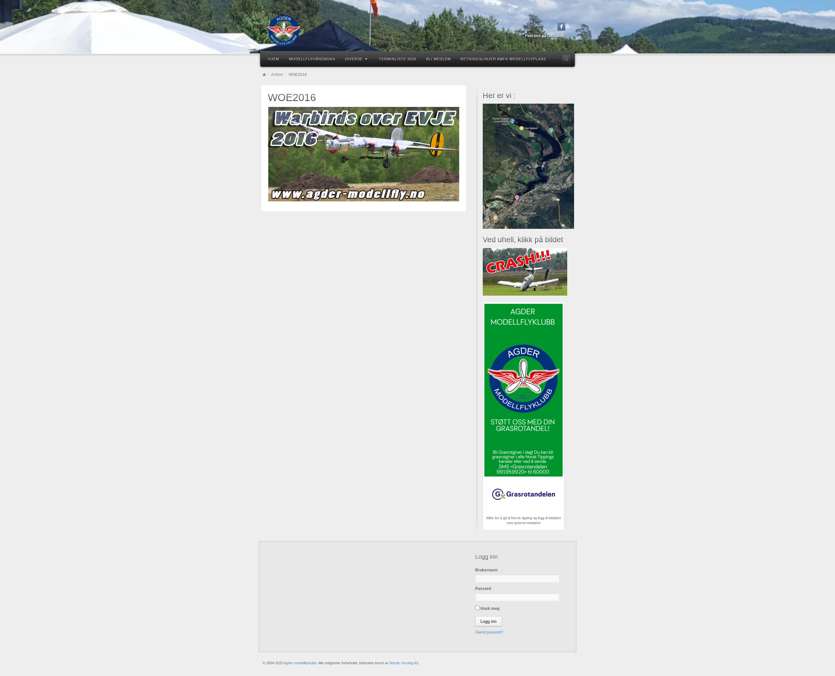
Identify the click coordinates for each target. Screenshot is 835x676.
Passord (483, 588)
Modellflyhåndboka (312, 59)
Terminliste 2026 (398, 59)
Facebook (561, 27)
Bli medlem (438, 59)
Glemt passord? (489, 632)
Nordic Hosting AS (404, 663)
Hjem (273, 59)
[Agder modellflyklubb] (417, 30)
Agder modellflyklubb (300, 663)
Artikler (277, 74)
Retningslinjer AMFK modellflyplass (503, 59)
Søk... (566, 59)
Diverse (354, 59)
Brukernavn (486, 570)
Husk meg (489, 608)
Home (264, 75)
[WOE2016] (364, 154)
